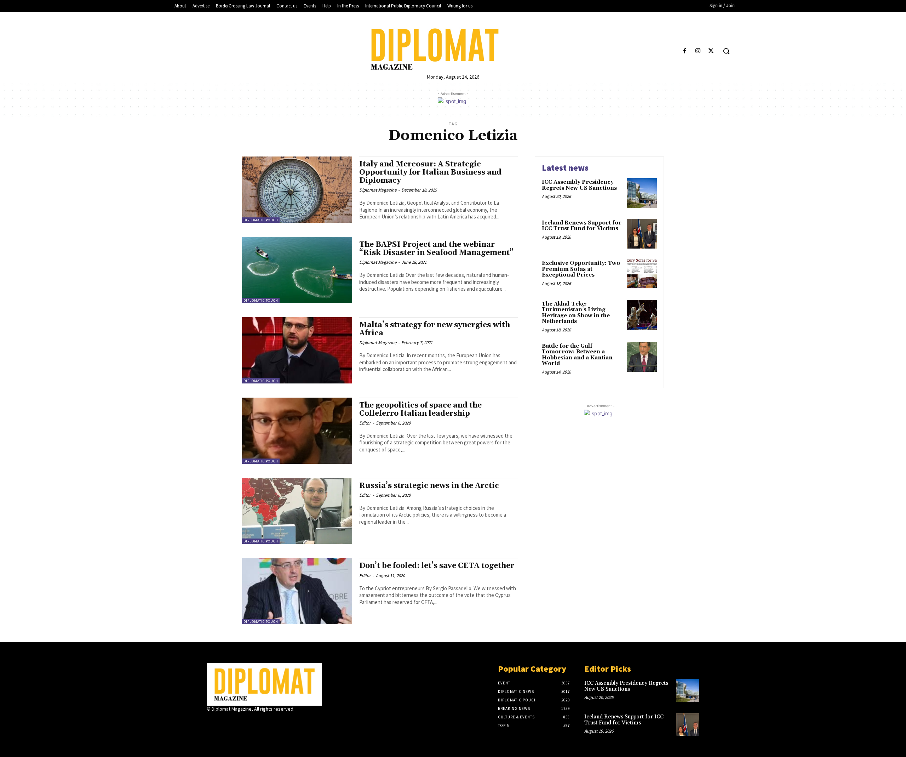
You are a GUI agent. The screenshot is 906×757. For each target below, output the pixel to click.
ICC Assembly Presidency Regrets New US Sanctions (579, 185)
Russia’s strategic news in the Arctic (429, 485)
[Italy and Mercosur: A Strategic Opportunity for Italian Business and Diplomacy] (297, 189)
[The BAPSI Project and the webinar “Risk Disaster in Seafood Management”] (297, 270)
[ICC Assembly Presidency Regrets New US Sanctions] (642, 193)
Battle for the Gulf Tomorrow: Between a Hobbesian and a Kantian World (577, 355)
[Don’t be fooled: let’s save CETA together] (297, 591)
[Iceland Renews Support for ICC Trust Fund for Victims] (642, 234)
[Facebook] (684, 51)
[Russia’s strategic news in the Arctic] (297, 511)
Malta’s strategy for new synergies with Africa (434, 329)
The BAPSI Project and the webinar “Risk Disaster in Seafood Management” (436, 248)
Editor (365, 423)
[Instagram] (698, 51)
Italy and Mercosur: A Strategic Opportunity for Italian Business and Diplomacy (430, 172)
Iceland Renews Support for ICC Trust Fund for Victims (581, 226)
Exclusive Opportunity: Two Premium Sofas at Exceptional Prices (581, 269)
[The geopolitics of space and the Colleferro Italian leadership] (297, 431)
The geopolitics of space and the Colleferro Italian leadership (420, 409)
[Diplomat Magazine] (452, 49)
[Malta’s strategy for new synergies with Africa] (297, 350)
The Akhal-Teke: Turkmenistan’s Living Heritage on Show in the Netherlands (576, 313)
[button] (726, 50)
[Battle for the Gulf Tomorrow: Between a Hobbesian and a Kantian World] (642, 357)
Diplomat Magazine (377, 190)
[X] (711, 51)
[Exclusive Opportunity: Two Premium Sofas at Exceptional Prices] (642, 274)
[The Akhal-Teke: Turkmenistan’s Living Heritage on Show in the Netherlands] (642, 315)
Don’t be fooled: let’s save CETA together (436, 565)
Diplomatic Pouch (260, 220)
